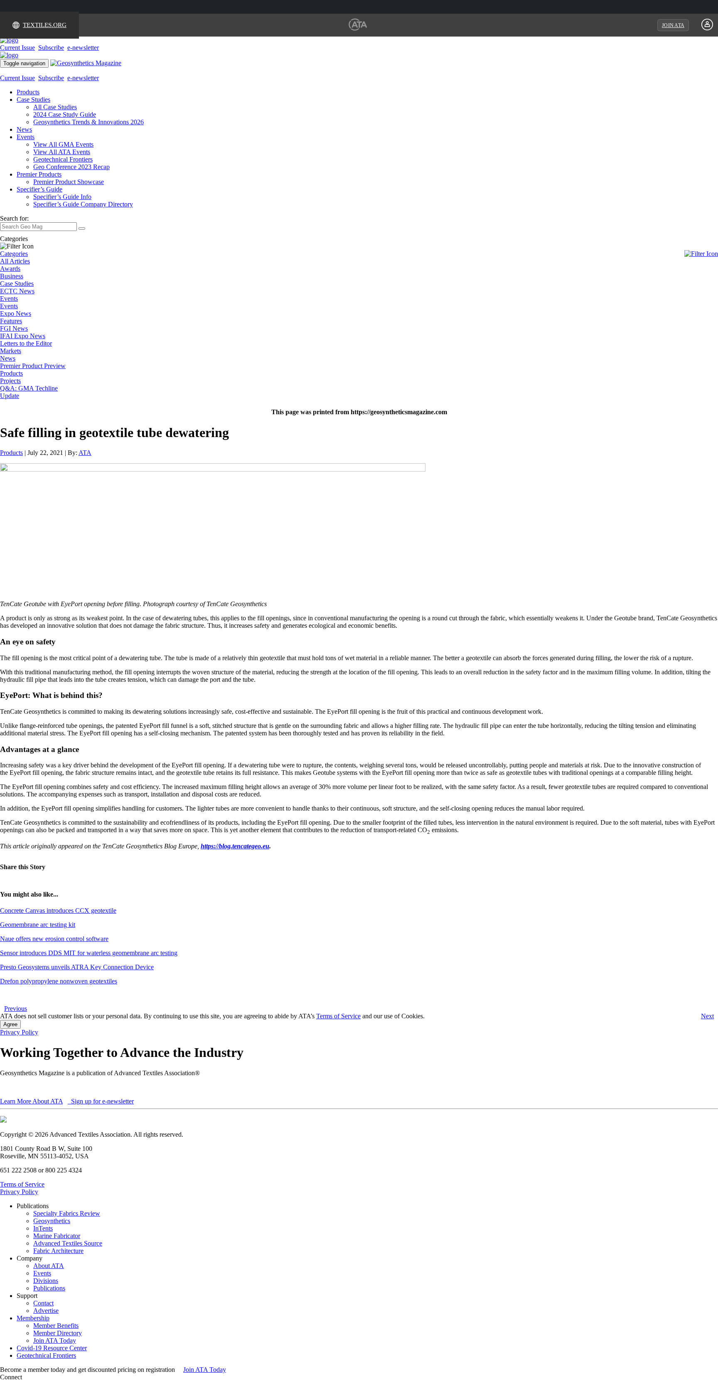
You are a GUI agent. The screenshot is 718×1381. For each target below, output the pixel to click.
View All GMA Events (63, 144)
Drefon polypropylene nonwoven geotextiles (58, 981)
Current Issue (17, 47)
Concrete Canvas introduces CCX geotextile (58, 910)
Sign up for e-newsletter (101, 1101)
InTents (43, 1228)
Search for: (14, 218)
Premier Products (39, 174)
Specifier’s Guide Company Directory (83, 204)
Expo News (15, 313)
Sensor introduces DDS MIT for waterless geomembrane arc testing (88, 952)
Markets (10, 350)
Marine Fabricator (56, 1235)
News (24, 129)
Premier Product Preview (33, 365)
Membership (33, 1318)
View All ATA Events (61, 151)
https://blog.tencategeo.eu (235, 846)
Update (9, 395)
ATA (85, 452)
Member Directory (57, 1333)
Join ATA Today (54, 1340)
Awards (10, 268)
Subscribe (51, 47)
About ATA (48, 1265)
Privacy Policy (19, 1032)
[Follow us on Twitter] (32, 1377)
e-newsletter (83, 47)
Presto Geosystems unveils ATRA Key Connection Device (77, 967)
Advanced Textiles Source (67, 1243)
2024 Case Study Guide (64, 114)
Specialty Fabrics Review (66, 1213)
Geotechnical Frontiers (63, 159)
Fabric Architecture (58, 1250)
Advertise (46, 1310)
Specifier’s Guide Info (62, 196)
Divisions (45, 1280)
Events (25, 136)
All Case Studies (55, 107)
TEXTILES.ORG (44, 25)
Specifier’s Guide (39, 189)
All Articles (15, 261)
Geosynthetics (51, 1220)
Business (11, 276)
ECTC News (17, 291)
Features (11, 320)
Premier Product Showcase (68, 181)
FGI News (14, 328)
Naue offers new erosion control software (54, 938)
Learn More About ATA (31, 1101)
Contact (43, 1303)
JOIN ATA (673, 25)
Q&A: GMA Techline (29, 388)
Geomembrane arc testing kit (37, 924)
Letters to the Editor (26, 343)
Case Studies (33, 99)
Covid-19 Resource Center (52, 1348)
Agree (10, 1024)
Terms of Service (338, 1016)
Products (28, 92)
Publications (49, 1288)
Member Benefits (56, 1325)
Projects (10, 380)
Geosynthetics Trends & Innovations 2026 (88, 121)
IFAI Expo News (22, 335)
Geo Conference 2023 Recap (71, 166)
